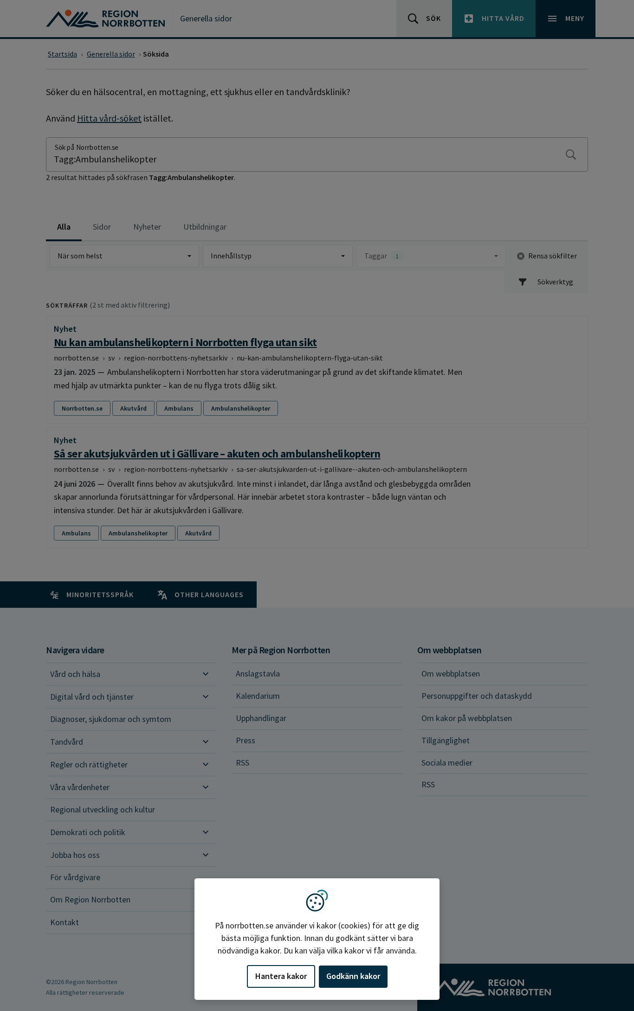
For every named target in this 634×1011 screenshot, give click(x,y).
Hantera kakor (281, 976)
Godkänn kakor (353, 976)
